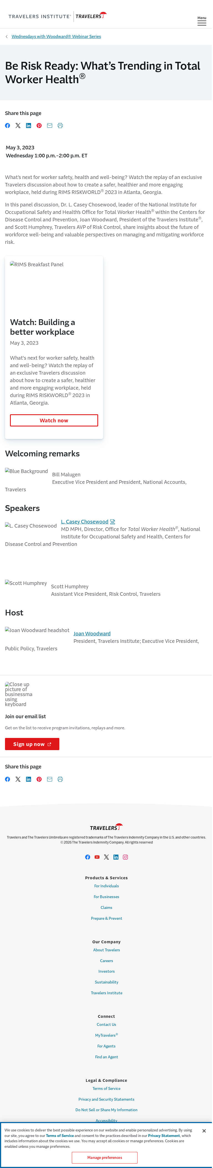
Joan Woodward (92, 633)
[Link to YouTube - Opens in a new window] (97, 857)
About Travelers (106, 950)
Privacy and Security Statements (106, 1099)
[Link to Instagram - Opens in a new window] (125, 857)
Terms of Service (106, 1088)
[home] (57, 16)
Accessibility (106, 1121)
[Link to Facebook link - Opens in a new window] (87, 857)
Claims (106, 907)
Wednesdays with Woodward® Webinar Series (56, 36)
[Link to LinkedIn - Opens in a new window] (116, 857)
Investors (106, 971)
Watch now (54, 420)
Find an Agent (106, 1057)
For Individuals (106, 886)
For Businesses (106, 897)
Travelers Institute (106, 993)
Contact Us (106, 1024)
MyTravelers (106, 1035)
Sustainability (106, 982)
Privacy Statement (164, 1136)
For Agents (106, 1046)
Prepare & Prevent (106, 918)
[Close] (204, 1131)
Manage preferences (104, 1157)
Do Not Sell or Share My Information (106, 1110)
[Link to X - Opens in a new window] (106, 857)
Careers (106, 961)
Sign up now (36, 744)
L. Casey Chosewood (84, 521)
